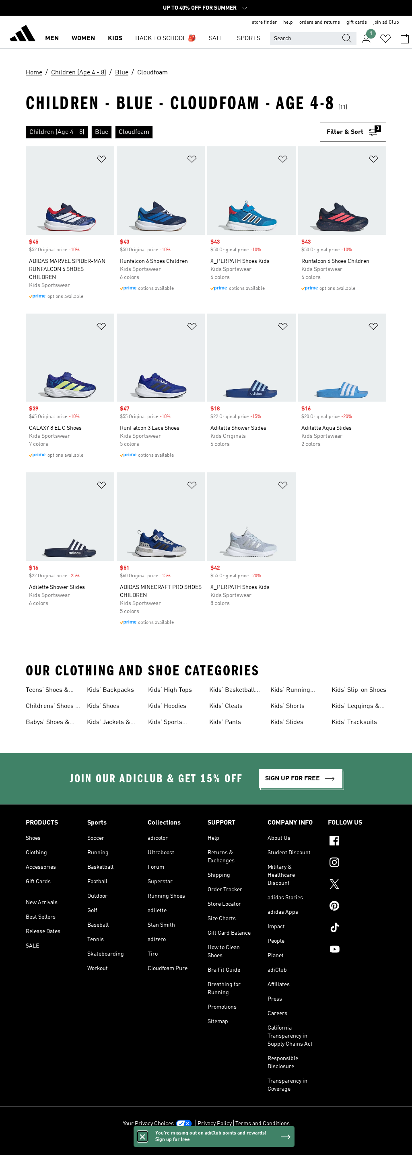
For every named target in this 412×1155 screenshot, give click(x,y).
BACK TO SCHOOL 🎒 (165, 38)
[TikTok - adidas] (357, 929)
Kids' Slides (286, 722)
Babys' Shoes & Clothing (48, 723)
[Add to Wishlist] (101, 160)
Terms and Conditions (262, 1123)
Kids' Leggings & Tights (356, 707)
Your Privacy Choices (148, 1123)
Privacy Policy (215, 1123)
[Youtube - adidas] (357, 950)
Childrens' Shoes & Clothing (53, 707)
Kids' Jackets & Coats (108, 723)
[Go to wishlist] (385, 38)
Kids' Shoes (103, 706)
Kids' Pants (225, 722)
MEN (52, 38)
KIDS (115, 38)
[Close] (142, 1136)
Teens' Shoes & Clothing (47, 691)
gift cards (356, 22)
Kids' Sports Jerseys (165, 723)
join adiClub (386, 22)
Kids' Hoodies (167, 706)
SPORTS (248, 38)
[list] (173, 132)
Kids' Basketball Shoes (232, 691)
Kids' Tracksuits (354, 722)
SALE (216, 38)
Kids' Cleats (226, 706)
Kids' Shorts (287, 706)
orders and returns (319, 22)
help (288, 22)
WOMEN (83, 38)
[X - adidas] (357, 885)
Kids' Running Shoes (290, 691)
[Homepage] (22, 34)
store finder (264, 22)
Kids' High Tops (170, 690)
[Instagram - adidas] (357, 863)
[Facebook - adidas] (357, 842)
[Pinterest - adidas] (357, 907)
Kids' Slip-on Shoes (359, 690)
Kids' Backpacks (110, 690)
